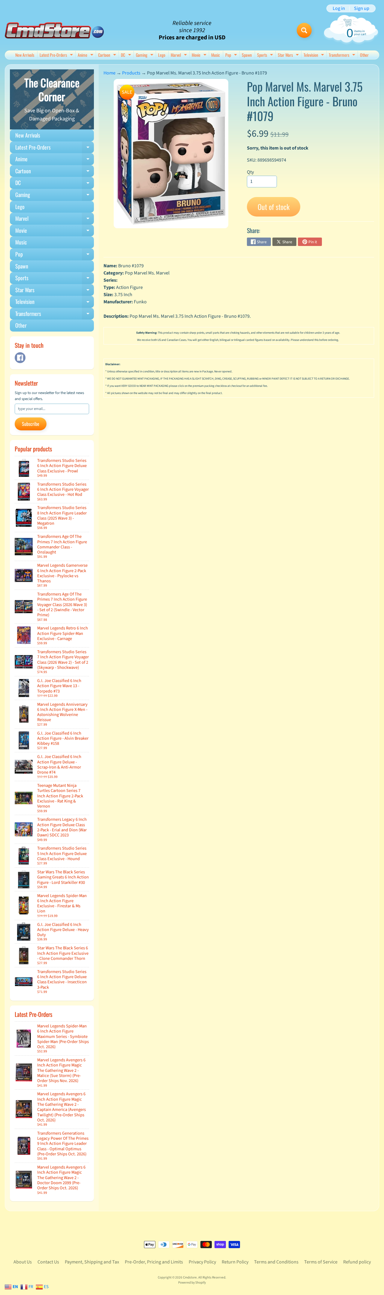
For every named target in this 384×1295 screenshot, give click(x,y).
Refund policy (357, 1262)
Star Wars (289, 55)
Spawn (247, 55)
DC (127, 55)
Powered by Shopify (192, 1282)
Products (131, 73)
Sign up (361, 8)
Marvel (179, 55)
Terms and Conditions (276, 1262)
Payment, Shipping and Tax (92, 1262)
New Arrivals (24, 55)
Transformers (343, 55)
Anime (86, 55)
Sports (265, 55)
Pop (231, 55)
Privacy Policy (202, 1262)
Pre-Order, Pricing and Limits (154, 1262)
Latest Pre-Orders (57, 55)
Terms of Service (321, 1262)
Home (110, 73)
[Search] (304, 30)
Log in (339, 8)
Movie (200, 55)
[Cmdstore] (54, 30)
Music (215, 55)
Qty (250, 172)
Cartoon (108, 55)
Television (315, 55)
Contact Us (48, 1262)
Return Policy (235, 1262)
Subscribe (30, 423)
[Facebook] (20, 357)
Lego (161, 55)
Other (364, 55)
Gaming (145, 55)
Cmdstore (190, 1277)
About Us (23, 1262)
